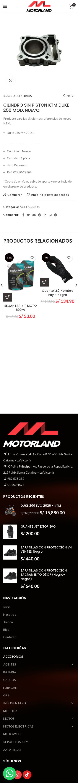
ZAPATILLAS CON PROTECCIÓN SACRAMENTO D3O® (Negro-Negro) (44, 574)
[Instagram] (17, 774)
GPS (6, 695)
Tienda (8, 622)
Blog (6, 629)
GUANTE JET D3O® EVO (38, 527)
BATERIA (9, 672)
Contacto (9, 637)
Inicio (6, 96)
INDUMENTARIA (15, 703)
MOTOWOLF (12, 734)
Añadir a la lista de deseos (50, 194)
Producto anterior (64, 96)
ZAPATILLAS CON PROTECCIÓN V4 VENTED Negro (46, 549)
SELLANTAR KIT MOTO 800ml (20, 307)
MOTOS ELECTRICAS (18, 726)
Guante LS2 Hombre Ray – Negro (57, 292)
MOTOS (9, 718)
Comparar (14, 194)
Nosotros (9, 614)
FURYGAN (10, 687)
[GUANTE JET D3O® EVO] (10, 532)
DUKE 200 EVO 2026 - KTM (41, 506)
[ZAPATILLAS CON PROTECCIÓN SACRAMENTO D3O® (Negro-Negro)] (10, 578)
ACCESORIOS (22, 96)
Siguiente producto (72, 96)
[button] (9, 773)
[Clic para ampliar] (10, 80)
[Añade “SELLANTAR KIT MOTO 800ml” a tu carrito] (7, 297)
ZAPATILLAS (12, 749)
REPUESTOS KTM (15, 742)
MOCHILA (10, 711)
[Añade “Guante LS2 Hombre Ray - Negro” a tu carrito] (44, 282)
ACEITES (9, 664)
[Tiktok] (27, 774)
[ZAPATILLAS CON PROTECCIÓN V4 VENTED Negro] (10, 553)
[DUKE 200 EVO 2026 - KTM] (10, 511)
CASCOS (9, 680)
